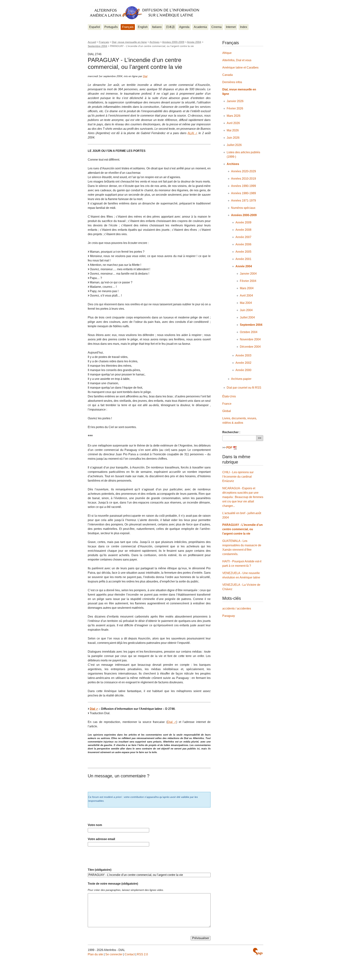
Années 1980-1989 (243, 193)
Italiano (157, 27)
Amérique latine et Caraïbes (240, 67)
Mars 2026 (233, 115)
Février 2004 (248, 280)
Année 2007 (243, 237)
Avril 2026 (233, 123)
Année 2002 (243, 362)
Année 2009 (243, 222)
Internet (231, 27)
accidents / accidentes (236, 608)
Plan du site (95, 954)
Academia (200, 27)
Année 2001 (243, 259)
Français (127, 27)
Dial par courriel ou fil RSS (244, 387)
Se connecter (113, 954)
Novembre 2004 (250, 339)
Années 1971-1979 (243, 200)
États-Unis (229, 396)
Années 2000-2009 (173, 42)
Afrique (227, 52)
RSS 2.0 (142, 954)
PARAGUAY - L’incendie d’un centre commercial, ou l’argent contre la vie (242, 529)
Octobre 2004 (248, 332)
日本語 (170, 27)
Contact (130, 954)
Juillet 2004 (247, 317)
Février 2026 (235, 108)
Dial (145, 76)
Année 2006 (243, 244)
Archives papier (241, 378)
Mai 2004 (246, 302)
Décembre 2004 (250, 346)
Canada (227, 74)
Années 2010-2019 (243, 178)
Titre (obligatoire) (99, 869)
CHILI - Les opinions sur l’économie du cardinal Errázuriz (238, 477)
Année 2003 (243, 355)
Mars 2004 (247, 288)
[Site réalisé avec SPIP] (257, 951)
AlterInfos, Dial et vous (236, 60)
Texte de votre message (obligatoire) (113, 883)
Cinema (216, 27)
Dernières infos (232, 82)
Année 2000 (243, 370)
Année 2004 (194, 42)
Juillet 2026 (234, 145)
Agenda (184, 27)
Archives (154, 42)
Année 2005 (243, 251)
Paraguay (228, 615)
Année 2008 (243, 229)
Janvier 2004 (248, 273)
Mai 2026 (233, 130)
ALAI (191, 133)
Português (111, 27)
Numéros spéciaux (243, 207)
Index (243, 27)
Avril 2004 (246, 295)
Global (226, 411)
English (143, 27)
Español (94, 27)
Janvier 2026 (235, 101)
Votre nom (95, 825)
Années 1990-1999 (243, 185)
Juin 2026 (233, 137)
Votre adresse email (101, 839)
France (226, 403)
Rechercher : (231, 432)
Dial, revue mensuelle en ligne (129, 42)
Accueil (92, 42)
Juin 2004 (246, 310)
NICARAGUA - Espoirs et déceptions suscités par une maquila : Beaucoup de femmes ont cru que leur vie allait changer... (242, 497)
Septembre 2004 (97, 46)
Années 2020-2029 (243, 171)
